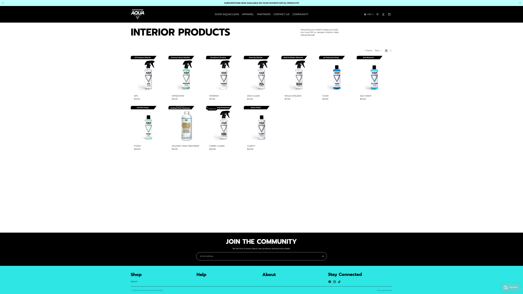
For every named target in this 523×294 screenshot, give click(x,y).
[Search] (378, 14)
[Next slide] (520, 3)
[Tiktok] (339, 281)
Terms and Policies (384, 290)
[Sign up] (323, 256)
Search (134, 281)
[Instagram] (334, 281)
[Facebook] (329, 281)
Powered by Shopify (155, 290)
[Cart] (389, 14)
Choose (164, 87)
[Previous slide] (3, 3)
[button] (378, 51)
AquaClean (141, 290)
